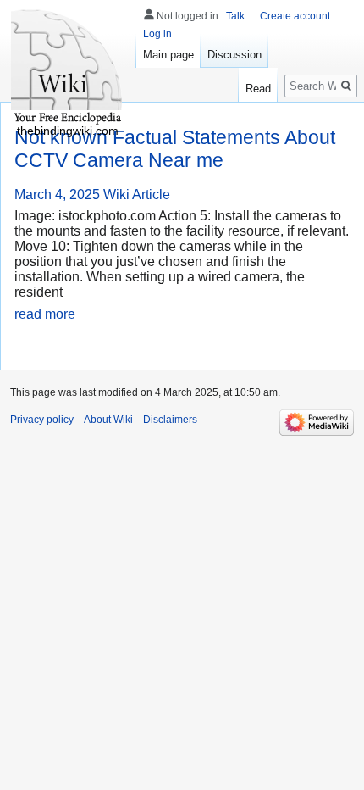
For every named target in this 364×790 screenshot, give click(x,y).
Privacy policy (42, 420)
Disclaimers (170, 420)
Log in (157, 34)
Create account (295, 16)
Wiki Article (136, 194)
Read (258, 88)
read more (44, 314)
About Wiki (108, 420)
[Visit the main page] (67, 68)
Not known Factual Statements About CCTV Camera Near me (174, 148)
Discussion (234, 54)
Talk (235, 16)
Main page (168, 54)
